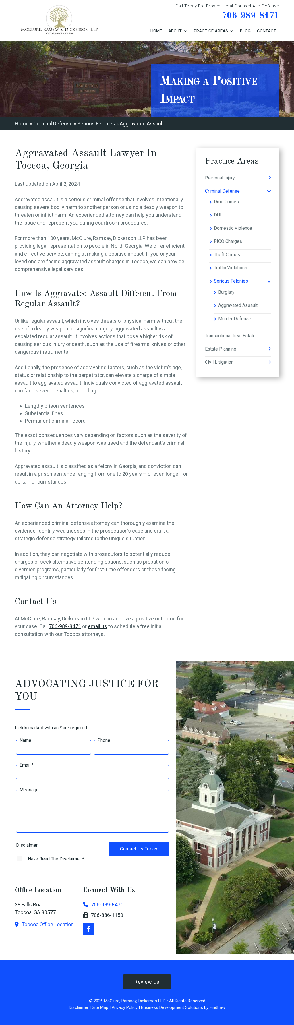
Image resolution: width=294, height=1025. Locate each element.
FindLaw (217, 1007)
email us (97, 626)
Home (156, 31)
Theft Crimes (227, 254)
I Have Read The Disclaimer (54, 859)
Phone (103, 740)
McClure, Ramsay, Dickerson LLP (134, 1000)
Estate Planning (220, 349)
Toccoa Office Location (48, 924)
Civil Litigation (219, 362)
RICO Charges (228, 241)
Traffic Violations (230, 267)
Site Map (100, 1007)
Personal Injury (220, 178)
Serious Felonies (231, 281)
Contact (266, 31)
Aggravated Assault (238, 305)
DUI (217, 215)
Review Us (147, 982)
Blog (245, 31)
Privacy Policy (125, 1007)
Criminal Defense (222, 191)
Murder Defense (234, 318)
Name (25, 740)
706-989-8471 (250, 15)
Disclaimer (27, 845)
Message (29, 789)
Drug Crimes (226, 201)
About (175, 31)
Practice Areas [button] (211, 31)
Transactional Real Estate (230, 336)
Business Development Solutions (172, 1007)
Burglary (226, 292)
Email (27, 765)
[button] (288, 983)
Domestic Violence (233, 228)
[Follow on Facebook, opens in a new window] (88, 929)
